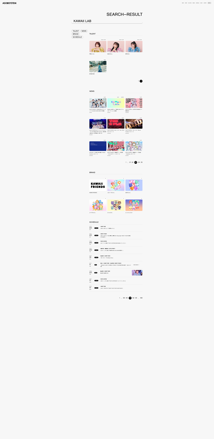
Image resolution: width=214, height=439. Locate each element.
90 (127, 298)
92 (133, 298)
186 (141, 298)
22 (132, 162)
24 (139, 162)
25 (141, 162)
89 (124, 298)
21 (130, 162)
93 (136, 298)
